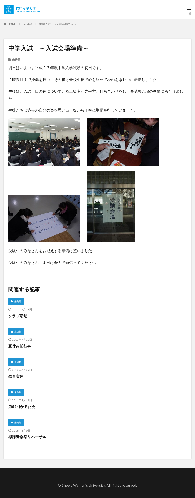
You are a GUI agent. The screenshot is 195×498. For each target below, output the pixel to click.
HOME (12, 24)
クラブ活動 (17, 315)
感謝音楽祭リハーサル (27, 436)
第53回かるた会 (21, 406)
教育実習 (16, 376)
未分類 (28, 24)
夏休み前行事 (19, 346)
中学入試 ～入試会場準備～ (57, 24)
